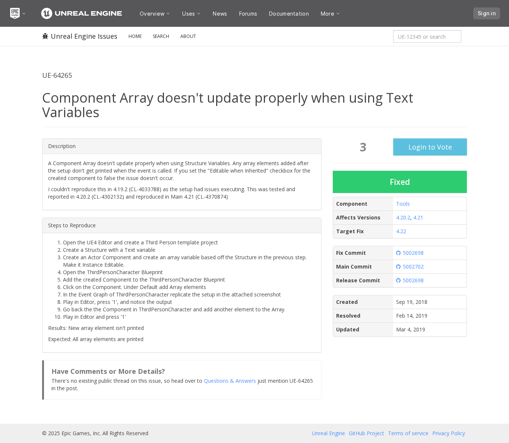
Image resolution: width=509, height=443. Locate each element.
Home (135, 36)
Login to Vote (430, 146)
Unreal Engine (328, 433)
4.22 (401, 231)
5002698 (413, 252)
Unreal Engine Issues (84, 36)
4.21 (418, 217)
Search (161, 36)
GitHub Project (366, 433)
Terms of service (408, 433)
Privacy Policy (448, 433)
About (188, 36)
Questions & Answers (230, 380)
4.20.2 (403, 217)
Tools (403, 203)
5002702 (413, 266)
